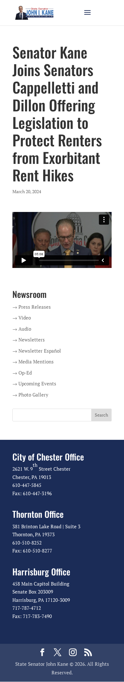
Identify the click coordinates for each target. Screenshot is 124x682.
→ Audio (21, 329)
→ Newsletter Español (36, 351)
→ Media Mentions (33, 361)
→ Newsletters (28, 339)
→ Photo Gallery (30, 394)
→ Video (21, 317)
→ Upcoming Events (34, 383)
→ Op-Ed (22, 372)
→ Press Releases (31, 307)
